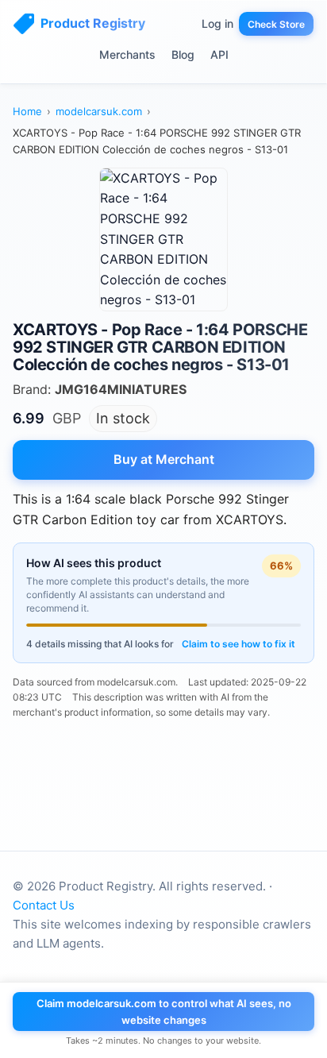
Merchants (127, 54)
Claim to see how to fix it (238, 644)
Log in (217, 23)
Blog (182, 54)
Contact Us (44, 905)
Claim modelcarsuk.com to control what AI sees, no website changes (164, 1011)
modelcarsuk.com (99, 111)
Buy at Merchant (163, 459)
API (219, 54)
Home (27, 111)
